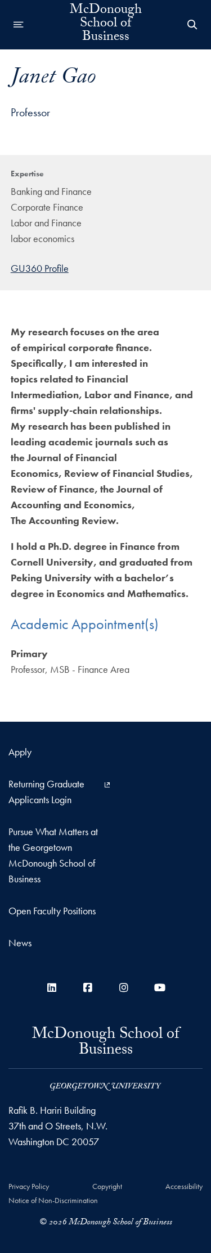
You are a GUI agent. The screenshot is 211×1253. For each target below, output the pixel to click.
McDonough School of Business (106, 24)
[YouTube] (160, 987)
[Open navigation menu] (18, 24)
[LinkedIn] (52, 987)
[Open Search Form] (192, 24)
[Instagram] (124, 987)
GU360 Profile (40, 268)
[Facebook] (88, 987)
